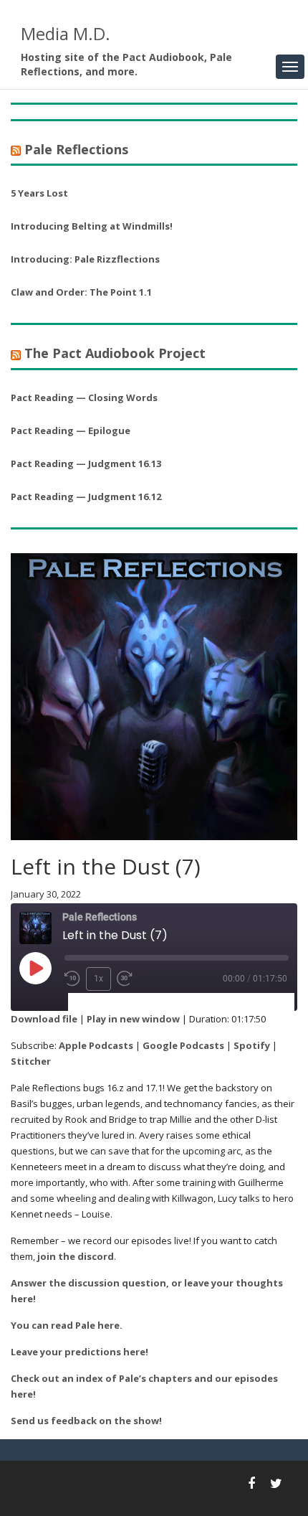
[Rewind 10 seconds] (72, 979)
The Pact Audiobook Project (115, 353)
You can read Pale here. (66, 1325)
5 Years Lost (39, 193)
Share (153, 1003)
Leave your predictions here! (79, 1351)
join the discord (75, 1256)
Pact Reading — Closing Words (84, 397)
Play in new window (133, 1018)
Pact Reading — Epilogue (70, 430)
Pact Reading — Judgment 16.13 (86, 463)
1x (98, 979)
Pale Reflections (76, 149)
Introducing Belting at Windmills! (92, 226)
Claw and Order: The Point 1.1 (81, 292)
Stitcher (31, 1061)
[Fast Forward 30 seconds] (125, 979)
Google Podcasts (183, 1045)
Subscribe (99, 1003)
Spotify (252, 1045)
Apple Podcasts (96, 1045)
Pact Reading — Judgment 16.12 (86, 496)
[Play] (35, 968)
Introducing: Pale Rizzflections (85, 259)
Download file (44, 1018)
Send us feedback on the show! (86, 1420)
